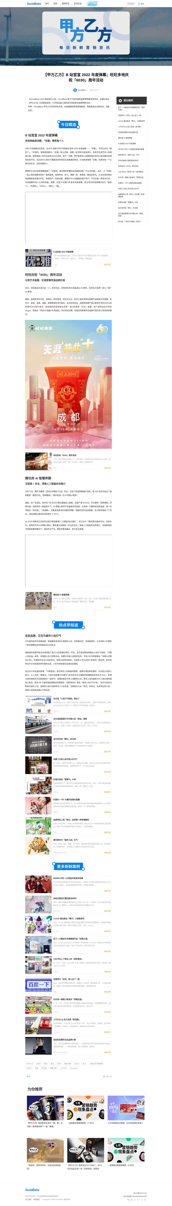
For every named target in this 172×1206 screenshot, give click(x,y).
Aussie (76, 1064)
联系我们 (37, 1199)
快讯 (47, 4)
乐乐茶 (44, 1068)
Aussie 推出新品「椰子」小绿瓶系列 (131, 121)
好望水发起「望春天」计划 (128, 202)
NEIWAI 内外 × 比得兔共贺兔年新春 (131, 149)
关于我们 (28, 1199)
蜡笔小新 (53, 1068)
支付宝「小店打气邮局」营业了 (129, 221)
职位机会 (78, 4)
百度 (36, 1068)
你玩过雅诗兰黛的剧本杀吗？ (128, 160)
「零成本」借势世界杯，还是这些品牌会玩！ (44, 1167)
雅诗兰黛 (67, 1064)
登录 (142, 4)
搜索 (132, 4)
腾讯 (52, 1064)
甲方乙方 (29, 1064)
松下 (84, 1064)
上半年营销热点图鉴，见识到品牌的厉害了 (125, 1123)
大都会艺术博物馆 (96, 1064)
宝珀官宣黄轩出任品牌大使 (128, 132)
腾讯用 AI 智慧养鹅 (125, 138)
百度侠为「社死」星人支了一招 (129, 115)
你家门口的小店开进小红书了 (128, 189)
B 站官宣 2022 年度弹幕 (127, 143)
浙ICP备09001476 (140, 1193)
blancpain (73, 1068)
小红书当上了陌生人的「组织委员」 (131, 172)
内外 (59, 1064)
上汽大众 (63, 1068)
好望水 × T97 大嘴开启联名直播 (129, 183)
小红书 (28, 1068)
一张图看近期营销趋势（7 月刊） (81, 1123)
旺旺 (45, 1064)
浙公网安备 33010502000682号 (135, 1196)
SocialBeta (82, 90)
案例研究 (65, 4)
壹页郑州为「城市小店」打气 (128, 155)
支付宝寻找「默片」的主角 (128, 208)
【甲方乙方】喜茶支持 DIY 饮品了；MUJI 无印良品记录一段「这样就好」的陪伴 (84, 1167)
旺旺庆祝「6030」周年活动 (128, 166)
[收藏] (104, 1076)
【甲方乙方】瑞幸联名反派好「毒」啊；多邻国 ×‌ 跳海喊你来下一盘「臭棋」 (44, 1124)
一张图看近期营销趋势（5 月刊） (121, 1165)
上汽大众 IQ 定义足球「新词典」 (130, 127)
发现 (55, 4)
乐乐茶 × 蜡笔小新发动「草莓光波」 (131, 177)
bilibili (38, 1064)
